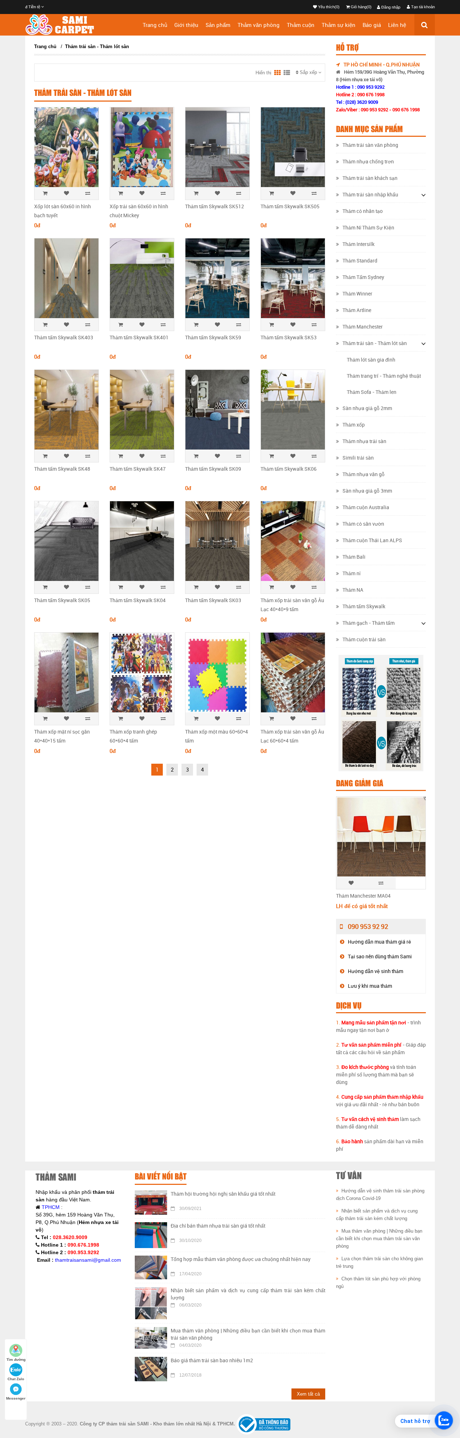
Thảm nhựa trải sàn (364, 441)
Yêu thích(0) (328, 7)
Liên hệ (397, 24)
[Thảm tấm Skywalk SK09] (217, 412)
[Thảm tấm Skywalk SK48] (66, 412)
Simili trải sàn (358, 457)
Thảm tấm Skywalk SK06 (289, 468)
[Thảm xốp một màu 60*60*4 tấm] (217, 675)
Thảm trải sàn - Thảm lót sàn (97, 46)
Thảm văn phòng (259, 24)
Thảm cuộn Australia (365, 507)
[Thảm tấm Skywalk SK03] (217, 543)
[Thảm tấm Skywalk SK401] (142, 281)
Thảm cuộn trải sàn (364, 639)
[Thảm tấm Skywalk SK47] (142, 412)
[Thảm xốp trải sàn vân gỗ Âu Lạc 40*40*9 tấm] (293, 543)
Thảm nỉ (351, 573)
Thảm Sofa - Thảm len (371, 391)
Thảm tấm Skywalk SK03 (213, 600)
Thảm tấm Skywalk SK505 (290, 206)
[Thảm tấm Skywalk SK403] (66, 281)
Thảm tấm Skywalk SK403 (63, 337)
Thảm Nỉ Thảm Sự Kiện (368, 227)
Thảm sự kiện (338, 24)
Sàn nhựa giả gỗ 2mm (367, 408)
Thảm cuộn (300, 24)
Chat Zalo (16, 1379)
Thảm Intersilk (358, 244)
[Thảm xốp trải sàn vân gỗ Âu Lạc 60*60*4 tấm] (293, 675)
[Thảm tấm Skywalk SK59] (217, 281)
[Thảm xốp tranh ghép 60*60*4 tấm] (142, 675)
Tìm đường (16, 1360)
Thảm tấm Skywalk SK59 (213, 337)
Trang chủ (155, 24)
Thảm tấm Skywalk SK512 (214, 206)
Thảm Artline (356, 310)
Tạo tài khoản (422, 7)
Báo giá (372, 24)
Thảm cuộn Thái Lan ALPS (372, 540)
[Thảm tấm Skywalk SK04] (142, 543)
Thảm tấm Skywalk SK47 (138, 468)
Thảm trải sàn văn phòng (370, 144)
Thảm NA (352, 589)
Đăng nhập (390, 7)
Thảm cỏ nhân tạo (362, 211)
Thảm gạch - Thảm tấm (368, 622)
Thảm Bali (353, 556)
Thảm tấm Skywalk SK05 (62, 600)
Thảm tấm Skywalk (363, 606)
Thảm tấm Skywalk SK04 (138, 600)
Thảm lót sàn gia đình (371, 359)
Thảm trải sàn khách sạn (369, 177)
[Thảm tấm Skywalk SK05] (66, 543)
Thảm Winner (357, 293)
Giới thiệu (186, 24)
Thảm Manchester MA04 (363, 895)
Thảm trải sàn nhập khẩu (370, 194)
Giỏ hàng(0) (361, 7)
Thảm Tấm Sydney (363, 277)
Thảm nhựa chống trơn (368, 161)
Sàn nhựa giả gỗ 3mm (367, 490)
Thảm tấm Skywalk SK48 (62, 468)
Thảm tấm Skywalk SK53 (289, 337)
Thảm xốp (353, 424)
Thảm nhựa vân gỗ (363, 474)
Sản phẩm (218, 24)
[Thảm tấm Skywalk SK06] (293, 412)
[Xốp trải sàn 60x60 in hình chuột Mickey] (142, 149)
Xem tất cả (308, 1394)
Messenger (16, 1398)
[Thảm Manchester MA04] (381, 855)
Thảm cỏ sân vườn (363, 523)
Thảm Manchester (362, 326)
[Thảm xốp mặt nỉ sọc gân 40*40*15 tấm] (66, 675)
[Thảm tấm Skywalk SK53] (293, 281)
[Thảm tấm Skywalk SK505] (293, 149)
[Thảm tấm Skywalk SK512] (217, 149)
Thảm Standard (359, 260)
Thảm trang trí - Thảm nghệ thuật (384, 375)
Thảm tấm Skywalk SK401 (139, 337)
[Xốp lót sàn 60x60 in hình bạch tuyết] (66, 149)
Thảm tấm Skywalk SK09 (213, 468)
